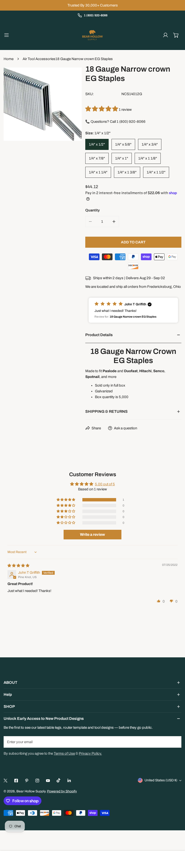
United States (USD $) (161, 780)
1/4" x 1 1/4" (98, 172)
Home (8, 59)
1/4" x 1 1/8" (147, 158)
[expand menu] (6, 35)
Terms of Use (64, 753)
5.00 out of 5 (105, 484)
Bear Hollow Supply (30, 791)
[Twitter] (5, 780)
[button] (176, 35)
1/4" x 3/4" (150, 144)
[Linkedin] (69, 780)
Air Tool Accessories (39, 59)
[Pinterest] (26, 780)
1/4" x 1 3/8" (127, 172)
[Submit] (175, 741)
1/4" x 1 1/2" (156, 172)
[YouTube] (48, 780)
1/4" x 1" (121, 158)
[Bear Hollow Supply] (92, 35)
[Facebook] (16, 780)
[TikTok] (58, 780)
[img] (18, 565)
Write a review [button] (92, 534)
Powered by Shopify (62, 791)
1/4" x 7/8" (97, 158)
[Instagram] (37, 780)
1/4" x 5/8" (123, 144)
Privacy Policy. (90, 753)
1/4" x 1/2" (97, 144)
